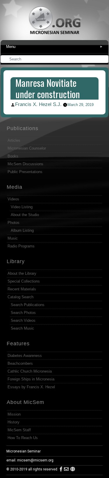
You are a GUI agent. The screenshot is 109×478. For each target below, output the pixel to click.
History (13, 422)
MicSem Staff (19, 430)
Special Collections (24, 281)
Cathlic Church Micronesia (30, 371)
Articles (14, 140)
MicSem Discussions (25, 164)
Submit (104, 59)
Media (14, 187)
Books (13, 156)
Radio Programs (21, 246)
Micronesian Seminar (23, 451)
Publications (22, 128)
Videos (13, 199)
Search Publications (27, 305)
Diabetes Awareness (25, 355)
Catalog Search (20, 297)
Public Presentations (25, 172)
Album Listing (22, 230)
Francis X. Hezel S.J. (38, 104)
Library (16, 261)
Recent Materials (22, 289)
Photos (13, 222)
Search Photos (23, 312)
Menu (54, 46)
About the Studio (25, 215)
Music (13, 238)
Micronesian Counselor (27, 148)
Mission (14, 414)
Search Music (22, 328)
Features (18, 343)
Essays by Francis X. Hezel (31, 387)
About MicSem (25, 402)
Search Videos (23, 320)
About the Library (22, 273)
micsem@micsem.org (35, 460)
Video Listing (22, 207)
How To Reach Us (23, 438)
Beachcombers (20, 363)
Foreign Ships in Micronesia (31, 379)
